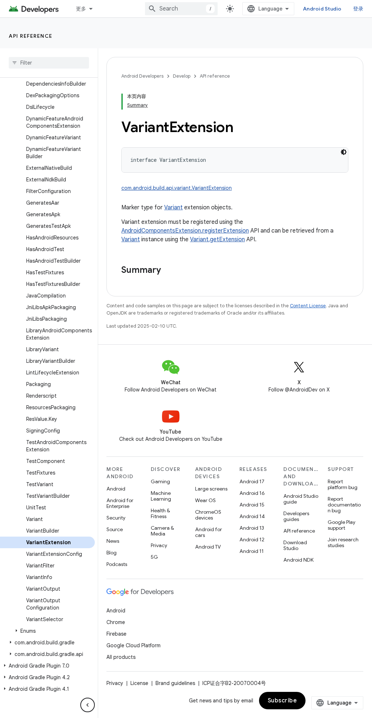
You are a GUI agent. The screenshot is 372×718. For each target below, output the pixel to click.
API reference (31, 36)
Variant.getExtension (217, 239)
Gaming (160, 481)
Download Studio (295, 545)
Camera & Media (162, 531)
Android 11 (251, 551)
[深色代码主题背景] (343, 152)
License (139, 683)
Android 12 (251, 539)
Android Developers (142, 76)
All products (121, 657)
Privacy (159, 545)
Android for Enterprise (119, 503)
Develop (181, 76)
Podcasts (116, 564)
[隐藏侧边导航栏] (87, 705)
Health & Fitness (160, 513)
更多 (81, 8)
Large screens (211, 488)
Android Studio (322, 8)
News (112, 541)
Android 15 (251, 504)
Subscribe (282, 700)
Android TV (208, 546)
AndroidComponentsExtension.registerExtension (185, 230)
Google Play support (341, 525)
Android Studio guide (300, 499)
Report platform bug (342, 484)
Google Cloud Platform (133, 645)
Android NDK (298, 560)
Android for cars (208, 532)
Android (115, 488)
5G (154, 557)
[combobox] (181, 8)
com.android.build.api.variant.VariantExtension (176, 188)
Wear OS (205, 500)
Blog (111, 552)
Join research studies (343, 542)
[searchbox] (49, 63)
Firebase (116, 634)
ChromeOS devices (208, 515)
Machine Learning (161, 496)
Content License (308, 306)
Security (115, 517)
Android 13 (251, 528)
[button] (47, 631)
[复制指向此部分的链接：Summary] (168, 270)
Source (114, 529)
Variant (173, 207)
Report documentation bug (344, 505)
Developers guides (296, 516)
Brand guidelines (175, 683)
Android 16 (252, 493)
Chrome (115, 622)
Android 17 (251, 481)
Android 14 (252, 516)
